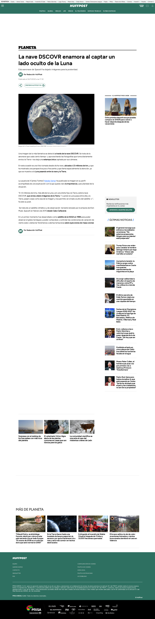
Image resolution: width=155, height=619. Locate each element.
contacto (16, 570)
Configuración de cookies (87, 564)
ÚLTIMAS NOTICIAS (109, 11)
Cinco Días (82, 609)
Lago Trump (62, 1)
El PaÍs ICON (82, 612)
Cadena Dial (90, 609)
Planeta (27, 48)
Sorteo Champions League (94, 1)
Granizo (129, 1)
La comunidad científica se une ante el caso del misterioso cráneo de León (81, 438)
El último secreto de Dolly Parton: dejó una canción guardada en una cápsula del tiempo (125, 298)
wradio (74, 609)
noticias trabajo (94, 11)
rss (14, 576)
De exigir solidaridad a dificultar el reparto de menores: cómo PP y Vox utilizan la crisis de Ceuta (125, 283)
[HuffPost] (20, 558)
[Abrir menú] (2, 6)
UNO (68, 609)
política (42, 11)
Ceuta (12, 1)
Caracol (115, 606)
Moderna (62, 612)
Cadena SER (93, 606)
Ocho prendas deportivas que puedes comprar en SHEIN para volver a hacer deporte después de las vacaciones (120, 120)
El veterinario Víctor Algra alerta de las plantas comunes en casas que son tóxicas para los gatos (55, 439)
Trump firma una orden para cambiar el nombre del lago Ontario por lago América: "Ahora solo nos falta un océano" (126, 249)
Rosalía (144, 1)
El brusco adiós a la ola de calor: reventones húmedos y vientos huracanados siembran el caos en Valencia (123, 537)
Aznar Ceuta (20, 1)
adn (107, 606)
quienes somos (18, 567)
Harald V (136, 1)
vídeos (70, 11)
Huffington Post (56, 609)
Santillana (73, 606)
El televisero (80, 11)
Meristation (110, 612)
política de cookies (84, 567)
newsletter (17, 573)
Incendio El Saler (40, 1)
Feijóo (106, 1)
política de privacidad (85, 573)
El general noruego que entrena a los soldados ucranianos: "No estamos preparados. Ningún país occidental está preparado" (125, 233)
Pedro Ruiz (71, 1)
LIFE (64, 11)
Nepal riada (29, 1)
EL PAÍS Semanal (97, 609)
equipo (15, 564)
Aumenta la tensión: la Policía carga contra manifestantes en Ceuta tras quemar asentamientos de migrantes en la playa (126, 266)
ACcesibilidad (82, 576)
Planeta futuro (105, 609)
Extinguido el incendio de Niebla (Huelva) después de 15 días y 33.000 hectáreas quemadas (91, 536)
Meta (111, 1)
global (50, 11)
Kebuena (113, 609)
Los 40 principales (63, 606)
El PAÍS (53, 606)
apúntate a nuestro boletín (120, 210)
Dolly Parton (80, 1)
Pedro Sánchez (51, 1)
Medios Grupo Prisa (34, 613)
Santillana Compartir (84, 606)
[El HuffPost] (79, 5)
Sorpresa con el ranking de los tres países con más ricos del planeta (30, 438)
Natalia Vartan (50, 181)
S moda (91, 612)
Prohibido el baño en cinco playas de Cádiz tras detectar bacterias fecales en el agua (125, 350)
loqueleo (100, 612)
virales (58, 11)
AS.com (100, 606)
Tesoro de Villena (120, 1)
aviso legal (81, 570)
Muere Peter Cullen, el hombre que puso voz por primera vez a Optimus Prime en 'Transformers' (125, 365)
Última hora (142, 6)
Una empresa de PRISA (34, 608)
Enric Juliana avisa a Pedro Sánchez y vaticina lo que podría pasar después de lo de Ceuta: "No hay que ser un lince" (125, 334)
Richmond (52, 612)
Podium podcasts (73, 612)
